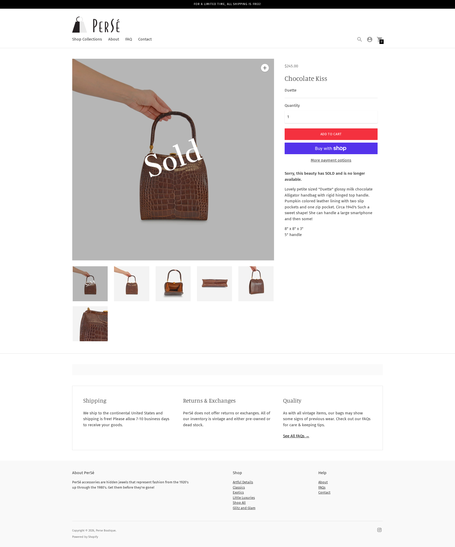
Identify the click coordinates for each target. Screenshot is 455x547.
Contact (145, 39)
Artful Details (243, 482)
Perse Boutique (106, 530)
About (113, 39)
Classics (239, 487)
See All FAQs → (296, 436)
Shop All (239, 503)
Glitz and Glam (244, 508)
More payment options (331, 160)
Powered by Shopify (85, 537)
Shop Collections (87, 39)
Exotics (238, 492)
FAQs (321, 487)
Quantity (292, 105)
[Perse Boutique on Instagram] (379, 529)
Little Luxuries (244, 498)
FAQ (128, 39)
